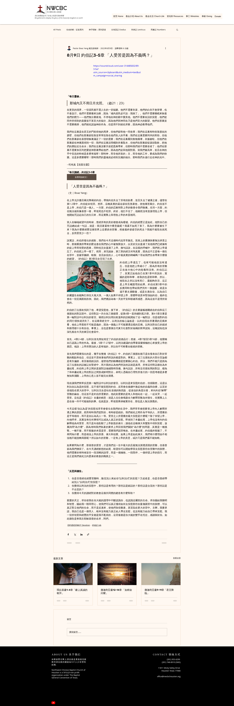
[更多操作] (165, 48)
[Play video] (117, 77)
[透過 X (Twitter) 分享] (75, 534)
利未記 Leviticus (138, 29)
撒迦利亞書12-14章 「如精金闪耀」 (116, 591)
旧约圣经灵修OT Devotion (78, 525)
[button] (177, 30)
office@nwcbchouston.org (169, 657)
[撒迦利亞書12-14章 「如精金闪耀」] (117, 574)
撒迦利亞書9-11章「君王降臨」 (159, 591)
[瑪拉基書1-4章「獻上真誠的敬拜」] (73, 574)
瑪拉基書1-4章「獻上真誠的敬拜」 (72, 591)
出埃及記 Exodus (118, 29)
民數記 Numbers (158, 29)
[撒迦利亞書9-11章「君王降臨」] (161, 574)
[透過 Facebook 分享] (68, 534)
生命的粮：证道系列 (74, 29)
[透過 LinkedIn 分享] (81, 534)
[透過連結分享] (88, 534)
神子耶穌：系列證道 (97, 29)
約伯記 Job (96, 525)
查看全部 (177, 558)
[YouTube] (53, 683)
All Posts (57, 29)
